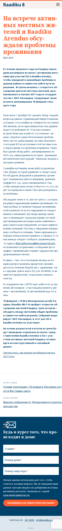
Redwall (31, 528)
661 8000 (29, 520)
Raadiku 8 (14, 5)
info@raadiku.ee (44, 520)
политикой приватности (16, 495)
